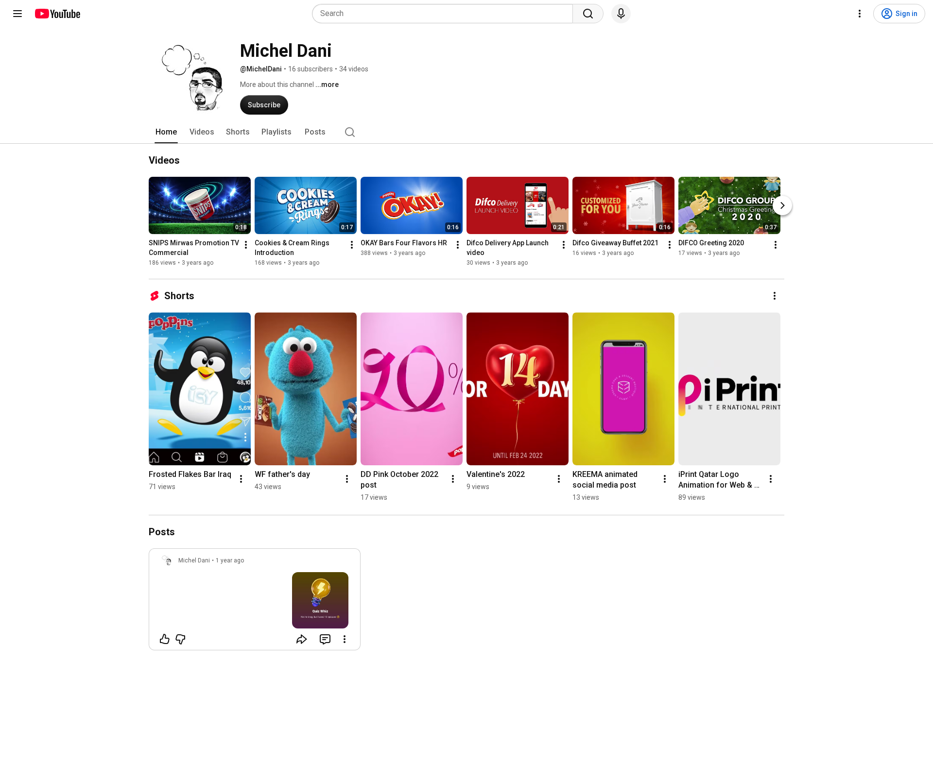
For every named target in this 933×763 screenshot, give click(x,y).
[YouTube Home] (57, 13)
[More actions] (246, 244)
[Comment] (325, 639)
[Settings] (859, 13)
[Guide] (17, 13)
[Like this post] (165, 639)
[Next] (782, 205)
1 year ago (230, 560)
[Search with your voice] (621, 13)
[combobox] (445, 13)
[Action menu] (344, 639)
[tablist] (466, 132)
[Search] (588, 13)
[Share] (301, 639)
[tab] (166, 132)
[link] (254, 602)
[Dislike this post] (180, 639)
